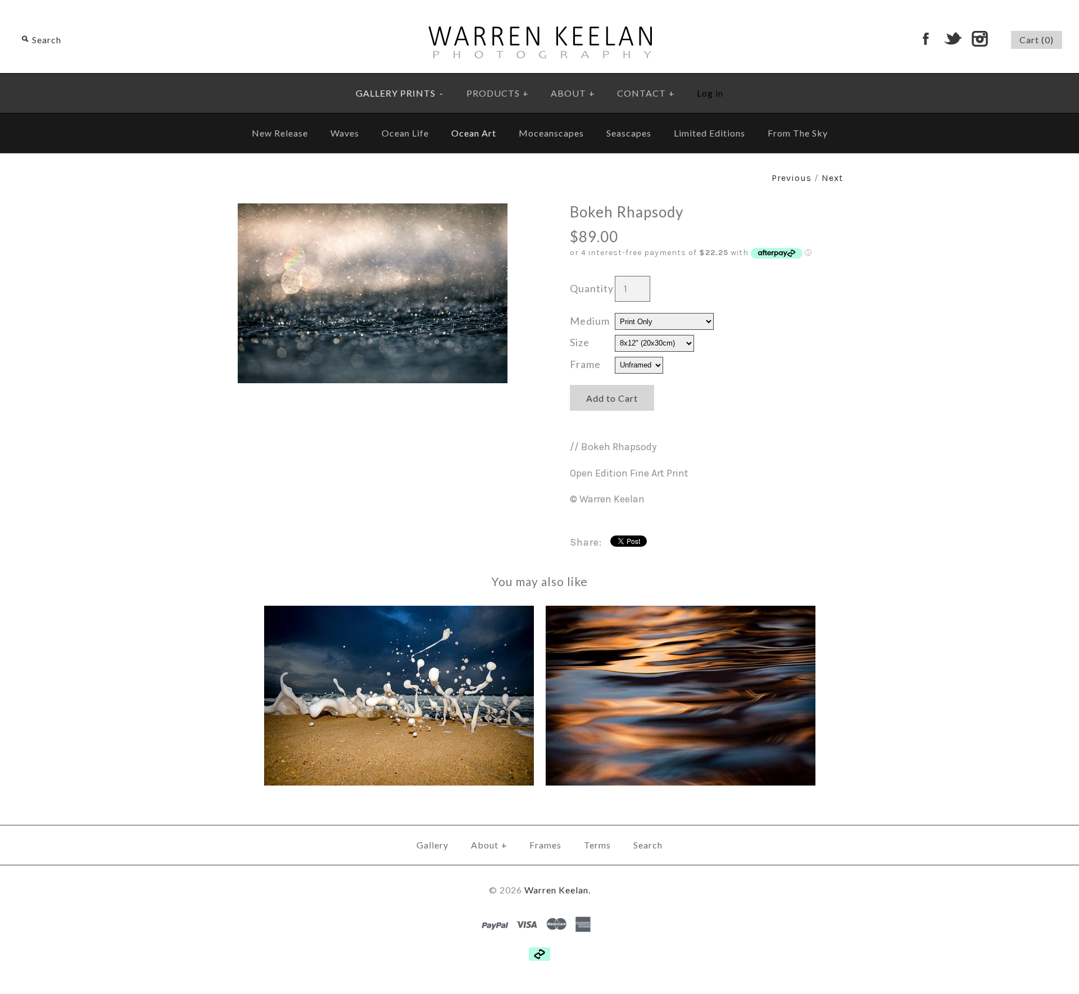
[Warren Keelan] (539, 8)
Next (832, 178)
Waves (344, 133)
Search (648, 844)
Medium (590, 321)
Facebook (925, 38)
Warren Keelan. (557, 889)
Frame (585, 364)
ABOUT (573, 93)
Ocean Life (405, 133)
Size (580, 342)
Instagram (979, 38)
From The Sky (798, 133)
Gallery (432, 844)
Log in (710, 93)
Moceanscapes (551, 133)
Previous (791, 178)
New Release (280, 133)
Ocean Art (473, 133)
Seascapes (628, 133)
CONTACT (646, 93)
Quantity (592, 288)
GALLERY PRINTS (399, 93)
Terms (597, 844)
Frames (545, 844)
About (489, 844)
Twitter (952, 38)
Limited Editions (709, 133)
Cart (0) (1036, 39)
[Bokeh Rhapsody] (372, 211)
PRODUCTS (497, 93)
